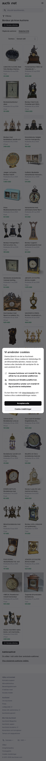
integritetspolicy (28, 393)
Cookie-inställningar (23, 409)
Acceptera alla (23, 403)
